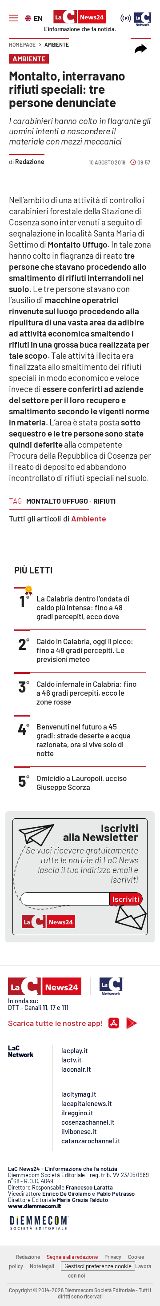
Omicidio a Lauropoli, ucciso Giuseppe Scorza (81, 782)
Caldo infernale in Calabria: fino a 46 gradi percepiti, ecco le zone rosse (86, 692)
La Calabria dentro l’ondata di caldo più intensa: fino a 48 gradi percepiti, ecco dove (82, 607)
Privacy (112, 1257)
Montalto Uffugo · (58, 501)
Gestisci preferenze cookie (98, 1266)
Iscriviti (126, 899)
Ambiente (56, 44)
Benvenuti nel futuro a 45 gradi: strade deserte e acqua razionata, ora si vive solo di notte (83, 739)
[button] (141, 49)
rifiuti (104, 501)
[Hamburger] (13, 18)
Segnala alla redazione (72, 1257)
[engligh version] (29, 17)
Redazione (28, 1257)
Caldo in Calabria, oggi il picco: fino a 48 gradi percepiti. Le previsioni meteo (84, 650)
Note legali (42, 1266)
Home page (22, 44)
